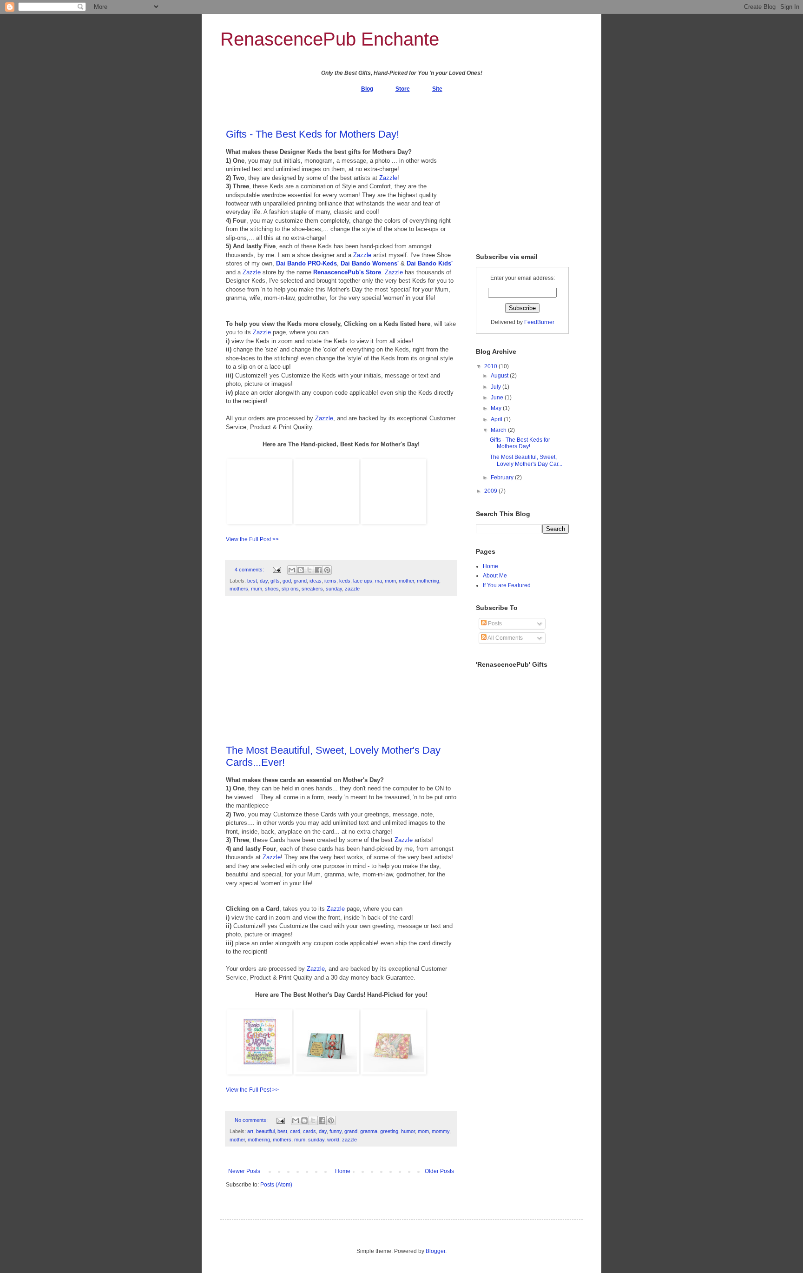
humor (408, 1131)
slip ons (290, 588)
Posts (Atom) (276, 1184)
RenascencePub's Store (347, 272)
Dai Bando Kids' (430, 263)
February (503, 477)
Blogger (435, 1251)
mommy (440, 1131)
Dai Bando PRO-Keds (306, 263)
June (498, 397)
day (264, 580)
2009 (491, 491)
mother (406, 580)
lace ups (362, 580)
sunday (334, 588)
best (252, 580)
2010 (491, 366)
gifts (275, 580)
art (250, 1131)
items (330, 580)
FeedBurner (539, 322)
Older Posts (439, 1171)
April (497, 419)
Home (342, 1171)
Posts (494, 623)
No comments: (252, 1120)
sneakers (312, 588)
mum (256, 588)
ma (378, 580)
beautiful (265, 1131)
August (500, 375)
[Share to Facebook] (318, 570)
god (287, 580)
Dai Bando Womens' (370, 263)
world (333, 1139)
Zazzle (388, 177)
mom (390, 580)
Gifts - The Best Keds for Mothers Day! (312, 134)
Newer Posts (244, 1171)
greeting (389, 1131)
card (295, 1131)
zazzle (352, 588)
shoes (272, 588)
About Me (495, 575)
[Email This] (291, 570)
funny (335, 1131)
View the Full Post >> (252, 539)
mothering (428, 580)
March (499, 430)
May (497, 408)
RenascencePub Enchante (329, 39)
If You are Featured (507, 585)
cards (309, 1131)
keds (344, 580)
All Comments (505, 638)
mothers (239, 588)
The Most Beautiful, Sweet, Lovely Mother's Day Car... (526, 460)
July (496, 387)
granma (368, 1131)
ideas (315, 580)
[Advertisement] (341, 675)
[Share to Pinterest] (327, 570)
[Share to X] (309, 570)
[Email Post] (276, 569)
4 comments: (250, 569)
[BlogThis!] (300, 570)
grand (300, 580)
